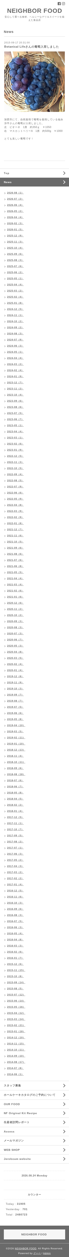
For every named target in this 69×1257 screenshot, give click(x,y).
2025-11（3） (15, 241)
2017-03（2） (15, 872)
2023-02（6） (15, 443)
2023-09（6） (15, 401)
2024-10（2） (15, 321)
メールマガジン (14, 1140)
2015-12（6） (15, 964)
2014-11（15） (16, 1043)
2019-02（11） (16, 737)
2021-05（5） (15, 572)
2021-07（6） (15, 560)
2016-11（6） (15, 896)
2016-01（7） (15, 958)
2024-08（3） (15, 333)
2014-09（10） (16, 1056)
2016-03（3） (15, 945)
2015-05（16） (16, 1007)
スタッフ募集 (12, 1085)
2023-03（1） (15, 437)
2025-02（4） (15, 297)
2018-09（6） (15, 768)
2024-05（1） (15, 352)
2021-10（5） (15, 541)
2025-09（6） (15, 254)
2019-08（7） (15, 701)
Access (9, 1131)
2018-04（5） (15, 799)
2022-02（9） (15, 517)
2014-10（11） (16, 1049)
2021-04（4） (15, 578)
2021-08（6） (15, 554)
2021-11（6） (15, 535)
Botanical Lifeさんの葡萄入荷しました (31, 46)
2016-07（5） (15, 921)
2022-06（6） (15, 492)
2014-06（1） (15, 1074)
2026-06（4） (15, 205)
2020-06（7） (15, 639)
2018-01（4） (15, 811)
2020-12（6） (15, 603)
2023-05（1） (15, 425)
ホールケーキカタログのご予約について (30, 1094)
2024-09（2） (15, 327)
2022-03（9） (15, 511)
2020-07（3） (15, 633)
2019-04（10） (16, 725)
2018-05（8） (15, 792)
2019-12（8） (15, 676)
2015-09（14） (16, 982)
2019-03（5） (15, 731)
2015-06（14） (16, 1001)
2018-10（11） (16, 762)
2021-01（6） (15, 597)
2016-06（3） (15, 927)
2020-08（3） (15, 627)
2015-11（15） (16, 970)
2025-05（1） (15, 278)
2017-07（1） (15, 847)
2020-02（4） (15, 664)
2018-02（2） (15, 805)
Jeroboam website (17, 1158)
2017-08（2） (15, 841)
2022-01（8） (15, 523)
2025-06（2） (15, 272)
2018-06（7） (15, 786)
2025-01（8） (15, 303)
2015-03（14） (16, 1019)
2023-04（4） (15, 431)
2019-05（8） (15, 719)
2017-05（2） (15, 860)
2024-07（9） (15, 339)
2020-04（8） (15, 652)
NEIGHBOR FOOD (34, 10)
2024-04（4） (15, 358)
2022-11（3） (15, 462)
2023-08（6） (15, 407)
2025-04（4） (15, 284)
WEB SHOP (12, 1149)
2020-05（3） (15, 645)
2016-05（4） (15, 933)
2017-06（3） (15, 854)
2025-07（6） (15, 266)
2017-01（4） (15, 884)
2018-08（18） (16, 774)
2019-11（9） (15, 682)
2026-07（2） (15, 199)
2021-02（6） (15, 590)
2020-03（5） (15, 658)
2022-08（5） (15, 480)
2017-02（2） (15, 878)
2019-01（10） (16, 743)
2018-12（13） (16, 750)
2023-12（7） (15, 382)
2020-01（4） (15, 670)
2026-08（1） (15, 192)
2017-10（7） (15, 829)
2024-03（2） (15, 364)
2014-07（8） (15, 1068)
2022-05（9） (15, 499)
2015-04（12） (16, 1013)
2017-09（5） (15, 835)
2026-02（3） (15, 223)
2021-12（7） (15, 529)
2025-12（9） (15, 235)
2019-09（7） (15, 694)
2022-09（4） (15, 474)
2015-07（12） (16, 994)
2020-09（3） (15, 621)
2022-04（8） (15, 505)
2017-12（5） (15, 817)
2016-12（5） (15, 890)
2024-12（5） (15, 309)
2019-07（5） (15, 707)
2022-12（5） (15, 456)
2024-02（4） (15, 370)
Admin (47, 1253)
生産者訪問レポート (17, 1122)
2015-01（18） (16, 1031)
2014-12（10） (16, 1037)
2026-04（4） (15, 217)
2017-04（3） (15, 866)
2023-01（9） (15, 450)
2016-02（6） (15, 952)
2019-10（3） (15, 688)
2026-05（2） (15, 211)
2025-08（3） (15, 260)
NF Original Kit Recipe (20, 1113)
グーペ (37, 1253)
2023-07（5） (15, 413)
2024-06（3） (15, 346)
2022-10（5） (15, 468)
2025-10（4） (15, 248)
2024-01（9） (15, 376)
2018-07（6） (15, 780)
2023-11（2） (15, 388)
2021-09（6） (15, 548)
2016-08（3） (15, 915)
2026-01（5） (15, 229)
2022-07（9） (15, 486)
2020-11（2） (15, 609)
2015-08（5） (15, 988)
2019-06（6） (15, 713)
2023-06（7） (15, 419)
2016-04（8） (15, 939)
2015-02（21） (16, 1025)
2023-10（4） (15, 394)
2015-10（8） (15, 976)
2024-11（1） (15, 315)
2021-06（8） (15, 566)
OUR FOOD (12, 1104)
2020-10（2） (15, 615)
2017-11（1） (15, 823)
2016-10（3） (15, 903)
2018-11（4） (15, 756)
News (8, 182)
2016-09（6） (15, 909)
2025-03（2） (15, 290)
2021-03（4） (15, 584)
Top (6, 173)
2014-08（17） (16, 1062)
